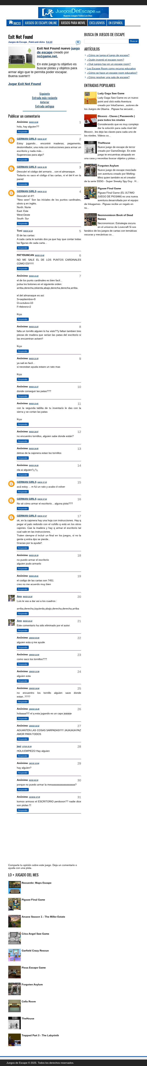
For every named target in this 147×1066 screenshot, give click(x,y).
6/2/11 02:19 (33, 780)
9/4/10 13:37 (33, 387)
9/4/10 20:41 (33, 576)
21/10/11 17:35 (34, 797)
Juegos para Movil (73, 22)
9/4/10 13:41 (33, 404)
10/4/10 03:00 (34, 638)
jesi (19, 746)
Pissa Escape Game (34, 967)
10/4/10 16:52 (34, 726)
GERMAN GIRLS (26, 138)
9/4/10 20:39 (33, 555)
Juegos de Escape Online (41, 22)
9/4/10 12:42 (39, 255)
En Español (116, 22)
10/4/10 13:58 (34, 672)
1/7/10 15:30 (27, 746)
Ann (19, 596)
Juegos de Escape (18, 42)
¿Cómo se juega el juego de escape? (108, 55)
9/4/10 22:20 (27, 597)
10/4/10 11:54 (34, 655)
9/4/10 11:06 (33, 122)
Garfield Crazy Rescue (35, 950)
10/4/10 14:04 (34, 688)
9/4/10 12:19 (28, 231)
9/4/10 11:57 (42, 139)
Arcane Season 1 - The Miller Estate (43, 916)
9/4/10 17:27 (42, 516)
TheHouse (28, 1018)
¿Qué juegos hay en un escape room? (109, 64)
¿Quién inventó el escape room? (105, 59)
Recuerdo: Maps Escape (36, 882)
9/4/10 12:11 (42, 192)
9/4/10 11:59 (42, 167)
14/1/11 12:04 (34, 763)
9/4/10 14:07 (33, 432)
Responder (23, 131)
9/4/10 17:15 (42, 482)
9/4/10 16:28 (33, 465)
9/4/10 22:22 (27, 621)
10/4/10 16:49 (34, 709)
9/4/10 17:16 (42, 499)
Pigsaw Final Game (33, 899)
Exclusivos (97, 22)
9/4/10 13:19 (33, 276)
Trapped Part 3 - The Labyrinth (40, 1035)
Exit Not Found (20, 36)
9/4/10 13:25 (33, 327)
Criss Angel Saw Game (35, 933)
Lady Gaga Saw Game (111, 93)
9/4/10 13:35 (33, 359)
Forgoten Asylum (32, 984)
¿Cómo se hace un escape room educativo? (112, 72)
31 (78, 42)
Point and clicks (37, 42)
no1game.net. (47, 56)
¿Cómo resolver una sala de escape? (108, 77)
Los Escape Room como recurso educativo (111, 68)
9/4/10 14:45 (33, 449)
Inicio (17, 23)
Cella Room (29, 1001)
